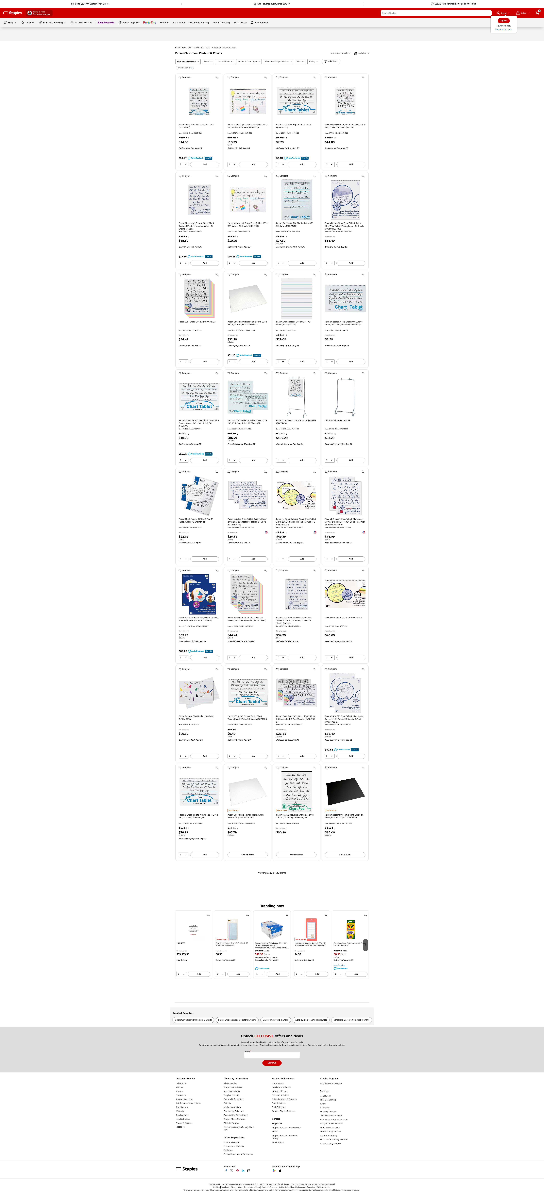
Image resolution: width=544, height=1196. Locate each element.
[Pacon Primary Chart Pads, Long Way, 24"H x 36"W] (199, 693)
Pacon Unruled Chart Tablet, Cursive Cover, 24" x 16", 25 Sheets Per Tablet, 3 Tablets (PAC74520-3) (247, 522)
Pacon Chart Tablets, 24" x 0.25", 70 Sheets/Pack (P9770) (293, 323)
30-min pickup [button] (339, 965)
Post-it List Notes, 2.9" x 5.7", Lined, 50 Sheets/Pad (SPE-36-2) (232, 944)
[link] (90, 4)
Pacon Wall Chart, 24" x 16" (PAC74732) (343, 617)
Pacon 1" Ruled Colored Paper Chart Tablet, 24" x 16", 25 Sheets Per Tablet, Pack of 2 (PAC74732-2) (296, 522)
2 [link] (286, 236)
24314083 (181, 943)
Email (247, 1051)
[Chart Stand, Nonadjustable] (345, 397)
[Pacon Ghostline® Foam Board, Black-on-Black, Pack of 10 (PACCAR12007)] (345, 791)
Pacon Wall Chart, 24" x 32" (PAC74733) (197, 322)
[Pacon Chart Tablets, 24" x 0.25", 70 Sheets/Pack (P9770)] (296, 298)
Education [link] (186, 47)
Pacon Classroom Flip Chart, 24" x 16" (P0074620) (294, 126)
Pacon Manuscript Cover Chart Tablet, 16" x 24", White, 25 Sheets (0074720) (248, 126)
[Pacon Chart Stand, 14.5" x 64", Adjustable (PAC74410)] (296, 397)
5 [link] (237, 236)
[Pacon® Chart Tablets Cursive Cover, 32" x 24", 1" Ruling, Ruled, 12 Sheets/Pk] (248, 397)
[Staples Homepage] (12, 13)
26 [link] (335, 138)
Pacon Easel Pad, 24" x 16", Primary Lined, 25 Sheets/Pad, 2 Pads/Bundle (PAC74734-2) (296, 719)
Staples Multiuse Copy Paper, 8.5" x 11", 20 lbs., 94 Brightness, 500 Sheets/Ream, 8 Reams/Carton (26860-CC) (271, 945)
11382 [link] (267, 951)
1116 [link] (345, 951)
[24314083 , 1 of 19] (193, 929)
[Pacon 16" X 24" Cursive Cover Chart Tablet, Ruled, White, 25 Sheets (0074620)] (248, 693)
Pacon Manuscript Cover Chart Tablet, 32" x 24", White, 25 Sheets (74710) (345, 126)
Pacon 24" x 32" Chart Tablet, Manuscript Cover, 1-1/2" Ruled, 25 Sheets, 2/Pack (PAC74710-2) (344, 719)
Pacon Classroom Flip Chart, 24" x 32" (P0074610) (196, 126)
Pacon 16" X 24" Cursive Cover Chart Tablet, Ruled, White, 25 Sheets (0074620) (247, 718)
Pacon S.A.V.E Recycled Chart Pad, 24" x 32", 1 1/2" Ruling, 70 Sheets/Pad (295, 816)
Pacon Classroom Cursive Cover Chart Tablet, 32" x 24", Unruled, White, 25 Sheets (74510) (196, 226)
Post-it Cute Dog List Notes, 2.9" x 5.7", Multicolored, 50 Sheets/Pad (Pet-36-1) (310, 944)
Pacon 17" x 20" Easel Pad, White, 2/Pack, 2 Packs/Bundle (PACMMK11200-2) (198, 619)
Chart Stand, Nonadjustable (337, 420)
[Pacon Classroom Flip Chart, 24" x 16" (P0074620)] (296, 101)
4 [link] (286, 138)
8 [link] (286, 335)
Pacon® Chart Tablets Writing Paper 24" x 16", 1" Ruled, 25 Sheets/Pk (198, 816)
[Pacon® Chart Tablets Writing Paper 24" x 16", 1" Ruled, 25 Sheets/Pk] (199, 791)
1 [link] (237, 138)
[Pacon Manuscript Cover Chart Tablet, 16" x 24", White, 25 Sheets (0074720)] (248, 101)
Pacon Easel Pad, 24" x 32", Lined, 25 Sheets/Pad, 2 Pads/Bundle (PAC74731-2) (247, 619)
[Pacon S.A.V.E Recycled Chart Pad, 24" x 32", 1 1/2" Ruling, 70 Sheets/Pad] (296, 791)
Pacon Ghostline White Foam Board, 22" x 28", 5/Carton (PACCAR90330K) (247, 323)
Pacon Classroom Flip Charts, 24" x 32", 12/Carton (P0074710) (295, 225)
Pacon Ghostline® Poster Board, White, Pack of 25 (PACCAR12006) (246, 816)
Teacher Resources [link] (201, 47)
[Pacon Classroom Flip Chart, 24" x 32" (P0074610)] (199, 101)
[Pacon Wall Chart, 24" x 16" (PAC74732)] (345, 594)
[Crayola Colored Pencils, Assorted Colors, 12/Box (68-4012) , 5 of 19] (350, 929)
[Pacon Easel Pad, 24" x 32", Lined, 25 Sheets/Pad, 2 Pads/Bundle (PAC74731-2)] (248, 594)
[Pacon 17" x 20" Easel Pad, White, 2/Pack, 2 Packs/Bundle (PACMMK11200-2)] (199, 594)
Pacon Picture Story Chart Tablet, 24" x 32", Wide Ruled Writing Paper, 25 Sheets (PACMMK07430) (344, 226)
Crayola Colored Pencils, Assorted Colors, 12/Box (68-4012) (350, 944)
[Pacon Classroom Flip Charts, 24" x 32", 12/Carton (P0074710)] (296, 200)
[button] (489, 13)
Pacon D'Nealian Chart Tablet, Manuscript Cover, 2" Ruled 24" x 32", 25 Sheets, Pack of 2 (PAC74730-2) (345, 522)
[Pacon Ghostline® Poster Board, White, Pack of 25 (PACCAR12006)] (248, 791)
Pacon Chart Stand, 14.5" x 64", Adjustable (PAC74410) (296, 422)
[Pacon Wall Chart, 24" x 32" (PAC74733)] (199, 298)
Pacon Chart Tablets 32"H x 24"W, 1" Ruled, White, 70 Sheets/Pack (196, 520)
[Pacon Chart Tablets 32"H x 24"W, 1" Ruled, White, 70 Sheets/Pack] (199, 495)
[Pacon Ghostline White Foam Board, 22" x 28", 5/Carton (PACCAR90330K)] (248, 298)
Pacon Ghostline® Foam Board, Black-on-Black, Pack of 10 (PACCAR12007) (344, 816)
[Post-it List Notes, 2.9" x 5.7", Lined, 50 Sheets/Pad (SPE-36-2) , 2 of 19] (232, 929)
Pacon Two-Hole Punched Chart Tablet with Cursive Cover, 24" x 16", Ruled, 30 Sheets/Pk (199, 423)
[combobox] (436, 13)
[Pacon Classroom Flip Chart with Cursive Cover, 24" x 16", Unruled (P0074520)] (345, 298)
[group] (193, 944)
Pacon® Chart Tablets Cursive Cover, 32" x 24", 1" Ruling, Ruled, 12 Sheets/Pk (247, 422)
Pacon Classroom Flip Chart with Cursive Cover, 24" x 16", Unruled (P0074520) (344, 323)
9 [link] (188, 138)
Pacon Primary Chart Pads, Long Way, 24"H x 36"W (196, 718)
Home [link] (177, 47)
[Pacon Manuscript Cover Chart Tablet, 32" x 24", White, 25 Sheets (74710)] (345, 101)
